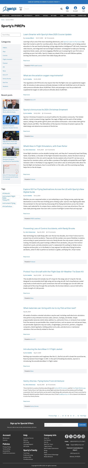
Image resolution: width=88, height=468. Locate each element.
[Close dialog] (61, 212)
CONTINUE (44, 240)
